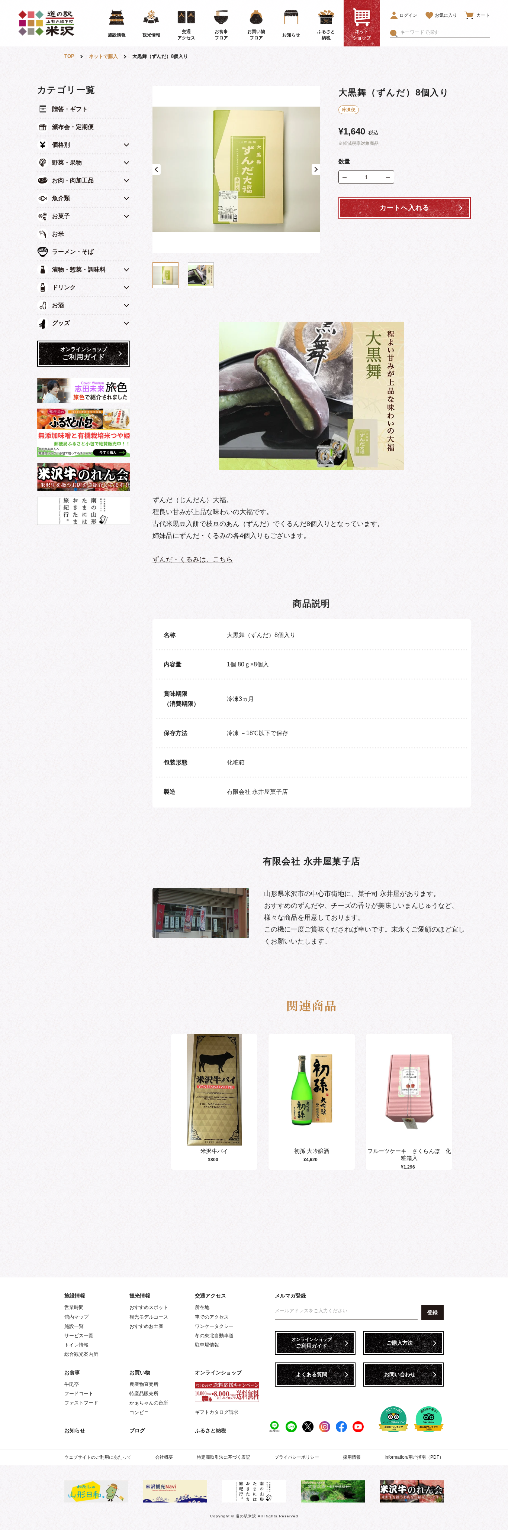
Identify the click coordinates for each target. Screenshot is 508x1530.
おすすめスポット (148, 1307)
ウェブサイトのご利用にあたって (97, 1457)
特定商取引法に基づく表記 (223, 1457)
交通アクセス (210, 1296)
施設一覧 (74, 1326)
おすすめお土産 (146, 1326)
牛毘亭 (71, 1384)
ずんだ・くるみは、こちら (192, 559)
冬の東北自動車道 (214, 1335)
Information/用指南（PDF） (414, 1457)
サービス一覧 (78, 1335)
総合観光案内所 (81, 1354)
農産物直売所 (143, 1384)
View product (214, 1097)
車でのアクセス (212, 1317)
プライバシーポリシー (296, 1457)
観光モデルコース (148, 1317)
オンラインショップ (218, 1372)
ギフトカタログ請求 (216, 1412)
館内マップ (76, 1317)
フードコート (78, 1393)
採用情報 (352, 1457)
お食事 (72, 1372)
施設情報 (74, 1296)
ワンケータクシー (214, 1326)
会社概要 (164, 1457)
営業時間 (74, 1307)
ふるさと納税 (210, 1430)
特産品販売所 (143, 1393)
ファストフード (81, 1403)
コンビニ (139, 1412)
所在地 (202, 1307)
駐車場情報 (207, 1345)
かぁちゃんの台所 (148, 1403)
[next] (450, 1102)
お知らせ (74, 1430)
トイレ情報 (76, 1345)
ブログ (137, 1430)
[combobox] (445, 32)
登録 (432, 1312)
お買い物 (139, 1372)
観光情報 (139, 1296)
